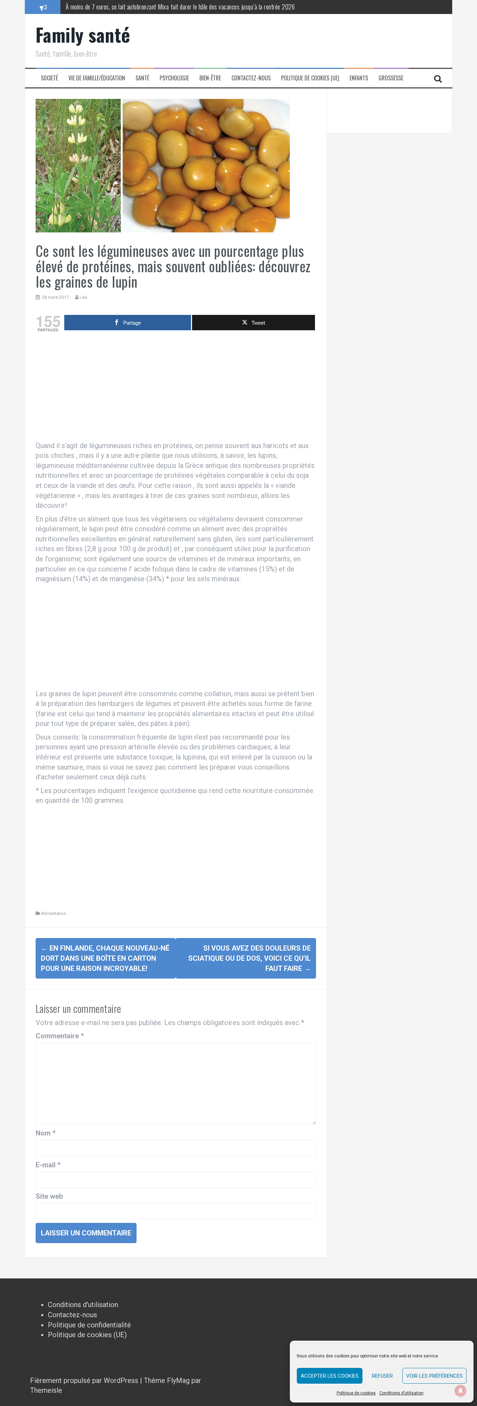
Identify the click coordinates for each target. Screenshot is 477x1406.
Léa (83, 297)
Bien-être (210, 78)
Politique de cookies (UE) (310, 78)
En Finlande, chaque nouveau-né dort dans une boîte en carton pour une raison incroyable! (105, 958)
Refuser (382, 1376)
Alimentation (53, 913)
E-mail (48, 1165)
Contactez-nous (251, 78)
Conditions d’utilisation (401, 1393)
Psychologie (174, 78)
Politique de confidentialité (89, 1325)
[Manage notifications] (460, 1390)
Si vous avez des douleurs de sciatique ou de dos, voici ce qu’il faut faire (249, 958)
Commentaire (60, 1036)
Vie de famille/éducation (96, 78)
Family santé (83, 34)
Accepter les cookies (330, 1376)
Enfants (359, 78)
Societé (49, 78)
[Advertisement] (176, 388)
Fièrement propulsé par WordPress (85, 1380)
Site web (49, 1196)
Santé (142, 78)
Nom (46, 1133)
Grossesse (391, 78)
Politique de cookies (356, 1393)
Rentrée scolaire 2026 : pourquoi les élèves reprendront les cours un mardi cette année (164, 6)
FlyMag (178, 1380)
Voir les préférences (434, 1376)
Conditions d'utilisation (83, 1304)
